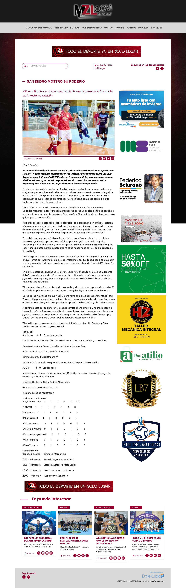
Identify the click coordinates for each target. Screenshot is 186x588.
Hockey (143, 27)
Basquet (157, 27)
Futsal (74, 27)
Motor (108, 27)
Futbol (131, 27)
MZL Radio (61, 27)
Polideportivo (92, 27)
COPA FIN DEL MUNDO (39, 27)
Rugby (120, 27)
